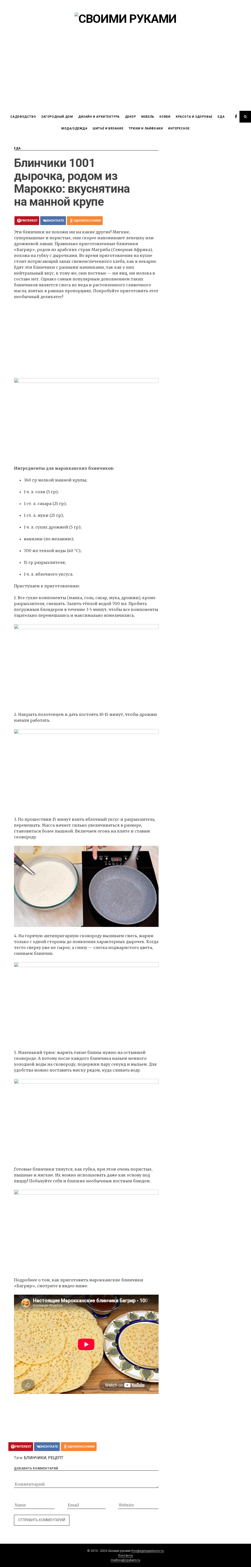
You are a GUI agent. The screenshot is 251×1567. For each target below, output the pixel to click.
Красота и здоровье (194, 116)
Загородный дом (57, 116)
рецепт (55, 1457)
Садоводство (23, 116)
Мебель (147, 116)
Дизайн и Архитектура (99, 116)
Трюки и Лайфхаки (146, 128)
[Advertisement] (125, 74)
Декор (130, 116)
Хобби (164, 116)
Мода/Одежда (74, 128)
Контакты (125, 1555)
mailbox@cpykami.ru (125, 1560)
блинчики (35, 1457)
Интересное (179, 128)
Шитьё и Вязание (108, 128)
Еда (221, 116)
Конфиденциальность (147, 1551)
